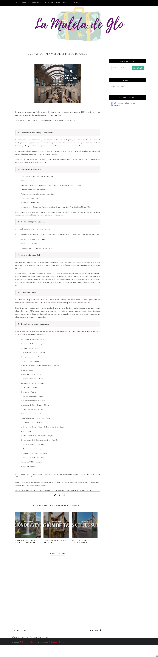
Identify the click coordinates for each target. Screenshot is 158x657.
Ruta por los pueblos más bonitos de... (55, 541)
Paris (47, 490)
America (67, 3)
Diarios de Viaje (52, 3)
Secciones (37, 3)
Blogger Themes (58, 642)
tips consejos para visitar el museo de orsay (72, 490)
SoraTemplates (29, 642)
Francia (19, 490)
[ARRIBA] (157, 656)
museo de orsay (30, 490)
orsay (41, 490)
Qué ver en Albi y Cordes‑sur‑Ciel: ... (82, 541)
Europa (77, 3)
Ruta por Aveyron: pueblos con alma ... (26, 541)
